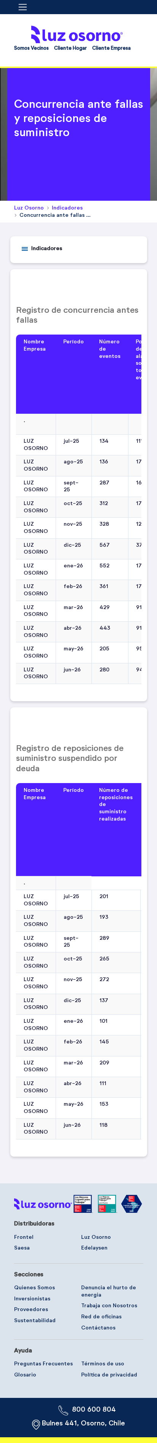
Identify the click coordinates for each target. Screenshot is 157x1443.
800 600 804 (94, 1409)
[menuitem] (31, 50)
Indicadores (46, 248)
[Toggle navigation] (25, 7)
